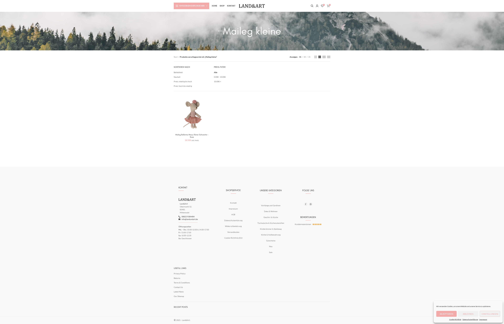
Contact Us (178, 287)
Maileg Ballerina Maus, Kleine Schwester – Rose (191, 136)
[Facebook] (306, 204)
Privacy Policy (179, 273)
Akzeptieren (446, 314)
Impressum (483, 319)
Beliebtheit (178, 72)
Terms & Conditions (182, 282)
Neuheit (177, 77)
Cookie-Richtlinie (455, 319)
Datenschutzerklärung (470, 319)
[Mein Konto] (317, 6)
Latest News (179, 292)
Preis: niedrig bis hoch (183, 81)
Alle (215, 72)
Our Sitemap (179, 296)
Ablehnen (468, 314)
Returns (177, 278)
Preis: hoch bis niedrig (183, 86)
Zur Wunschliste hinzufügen (208, 100)
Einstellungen (490, 314)
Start (176, 57)
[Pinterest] (311, 204)
